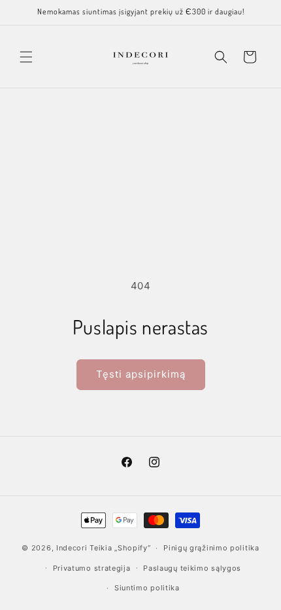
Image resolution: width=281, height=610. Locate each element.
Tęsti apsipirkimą (141, 374)
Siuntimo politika (147, 587)
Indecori (72, 547)
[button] (26, 57)
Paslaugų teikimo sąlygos (192, 568)
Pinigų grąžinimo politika (211, 547)
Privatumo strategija (92, 568)
